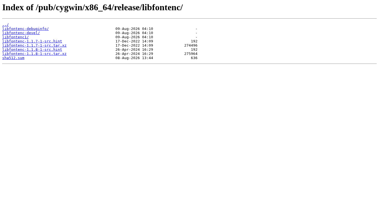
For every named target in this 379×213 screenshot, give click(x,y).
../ (5, 24)
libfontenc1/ (15, 37)
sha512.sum (13, 58)
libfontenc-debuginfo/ (25, 29)
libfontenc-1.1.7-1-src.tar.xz (34, 45)
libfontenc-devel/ (21, 33)
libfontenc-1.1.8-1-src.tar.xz (34, 54)
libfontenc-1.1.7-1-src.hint (32, 41)
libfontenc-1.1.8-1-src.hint (32, 49)
